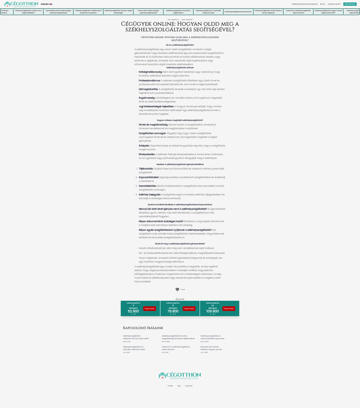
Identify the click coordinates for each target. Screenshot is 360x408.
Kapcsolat (350, 4)
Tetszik (182, 289)
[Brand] (21, 4)
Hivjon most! (334, 4)
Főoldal (170, 386)
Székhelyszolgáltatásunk (305, 4)
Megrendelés (149, 309)
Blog (322, 4)
